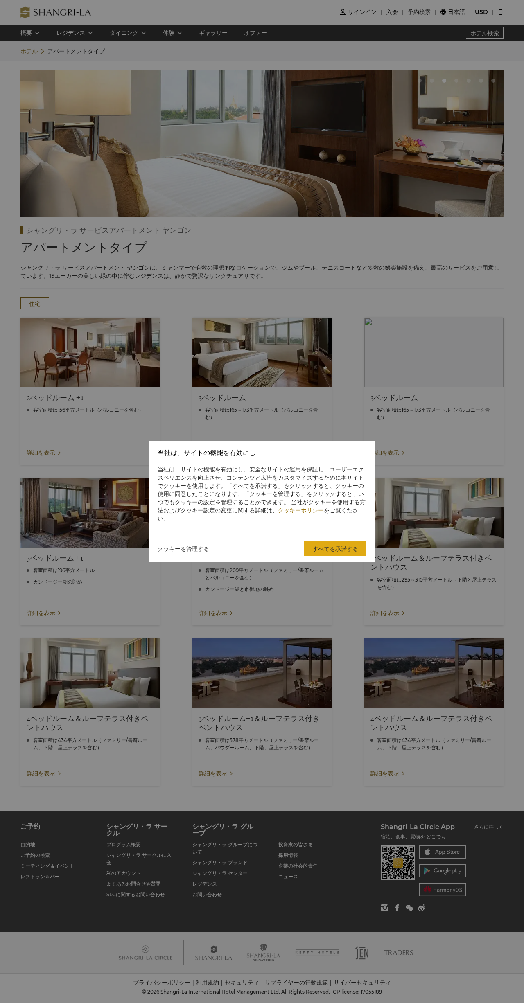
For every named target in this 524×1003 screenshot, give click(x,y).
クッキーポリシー (301, 510)
